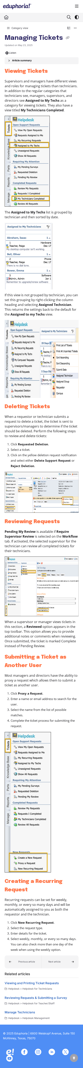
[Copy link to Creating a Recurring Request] (34, 890)
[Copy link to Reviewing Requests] (66, 522)
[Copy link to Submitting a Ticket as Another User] (48, 666)
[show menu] (77, 6)
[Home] (17, 6)
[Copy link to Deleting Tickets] (56, 407)
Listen (12, 52)
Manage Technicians (20, 1012)
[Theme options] (77, 17)
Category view (19, 28)
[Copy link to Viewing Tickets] (54, 71)
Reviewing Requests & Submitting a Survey (36, 998)
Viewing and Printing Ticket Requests (32, 983)
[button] (23, 961)
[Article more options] (75, 28)
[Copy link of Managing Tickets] (67, 38)
